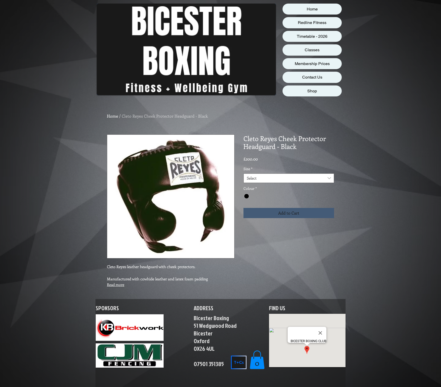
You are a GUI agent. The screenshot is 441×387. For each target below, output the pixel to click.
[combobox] (288, 178)
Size (247, 169)
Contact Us (312, 77)
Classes (312, 49)
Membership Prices (312, 63)
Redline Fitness (312, 22)
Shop (312, 91)
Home (312, 9)
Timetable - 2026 (312, 36)
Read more (115, 284)
